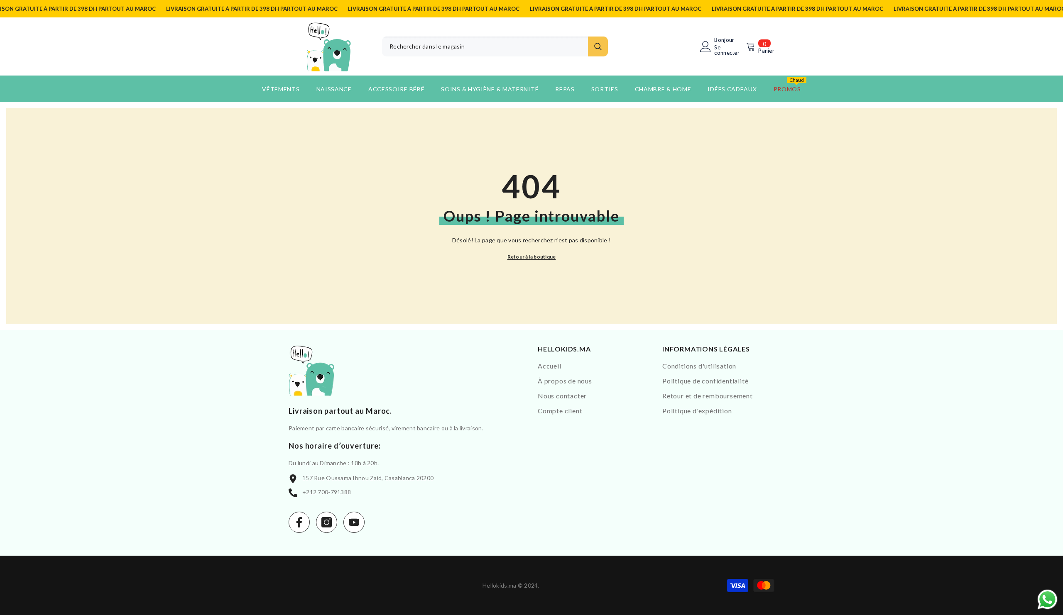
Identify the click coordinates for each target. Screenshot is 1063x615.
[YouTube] (354, 522)
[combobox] (485, 46)
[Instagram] (326, 522)
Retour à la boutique (531, 257)
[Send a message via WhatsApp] (1047, 599)
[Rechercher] (495, 46)
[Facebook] (299, 522)
